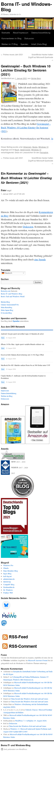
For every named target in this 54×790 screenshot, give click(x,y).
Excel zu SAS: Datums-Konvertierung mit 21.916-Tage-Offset (22, 355)
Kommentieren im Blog (11, 38)
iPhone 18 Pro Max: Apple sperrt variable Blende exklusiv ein (22, 344)
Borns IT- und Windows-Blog (26, 7)
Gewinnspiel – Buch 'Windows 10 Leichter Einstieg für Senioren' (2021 (26, 127)
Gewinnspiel (25, 149)
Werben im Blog (6, 396)
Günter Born (36, 78)
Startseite (6, 32)
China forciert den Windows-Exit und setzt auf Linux (29, 699)
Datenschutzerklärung (40, 32)
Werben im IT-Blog (10, 44)
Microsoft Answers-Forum (37, 660)
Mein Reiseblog (6, 307)
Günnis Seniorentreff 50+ (10, 304)
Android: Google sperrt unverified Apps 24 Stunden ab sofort (22, 334)
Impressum (5, 390)
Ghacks (6, 568)
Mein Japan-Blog (7, 310)
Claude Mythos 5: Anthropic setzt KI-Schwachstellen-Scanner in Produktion (23, 377)
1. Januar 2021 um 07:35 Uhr (13, 194)
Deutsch (8, 273)
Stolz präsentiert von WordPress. (15, 749)
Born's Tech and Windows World (12, 296)
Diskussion (29, 38)
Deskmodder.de (8, 587)
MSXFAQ (7, 581)
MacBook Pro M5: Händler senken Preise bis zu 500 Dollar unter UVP (25, 365)
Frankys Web (8, 592)
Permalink (44, 152)
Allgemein (27, 147)
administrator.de (9, 579)
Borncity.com (5, 291)
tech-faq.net (7, 576)
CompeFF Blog (8, 584)
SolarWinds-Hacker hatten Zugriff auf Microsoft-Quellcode (40, 57)
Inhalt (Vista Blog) (39, 44)
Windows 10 (43, 147)
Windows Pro (8, 565)
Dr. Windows (8, 590)
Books (35, 147)
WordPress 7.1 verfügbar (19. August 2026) (31, 720)
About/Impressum (20, 32)
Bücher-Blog (5, 302)
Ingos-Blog (7, 573)
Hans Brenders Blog (10, 571)
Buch (17, 149)
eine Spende (40, 259)
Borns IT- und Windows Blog (11, 293)
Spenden (24, 44)
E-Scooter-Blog (6, 313)
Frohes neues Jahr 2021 (12, 54)
